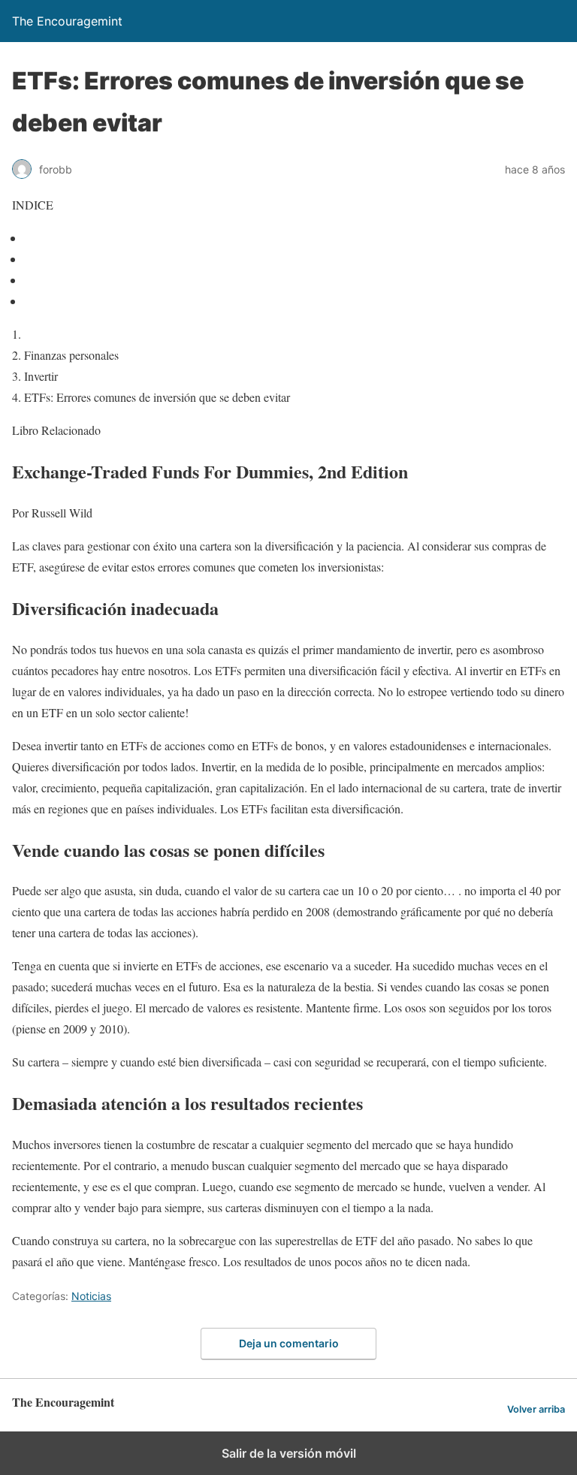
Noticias (91, 1295)
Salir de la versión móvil (289, 1453)
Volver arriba (536, 1409)
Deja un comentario (289, 1343)
